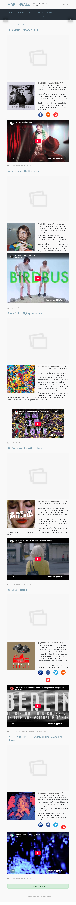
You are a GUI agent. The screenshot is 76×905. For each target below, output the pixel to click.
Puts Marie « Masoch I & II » (23, 29)
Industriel (33, 731)
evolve (26, 896)
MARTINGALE (18, 4)
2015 (11, 165)
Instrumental (40, 731)
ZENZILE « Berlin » (18, 589)
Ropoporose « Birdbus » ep (23, 171)
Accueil (9, 25)
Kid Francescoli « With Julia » (24, 448)
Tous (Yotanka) (23, 165)
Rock (45, 731)
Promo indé (16, 25)
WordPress (48, 896)
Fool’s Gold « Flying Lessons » (24, 313)
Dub (30, 731)
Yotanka (22, 25)
